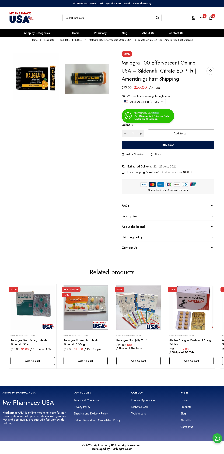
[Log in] (193, 18)
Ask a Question (135, 154)
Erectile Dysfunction (22, 335)
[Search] (158, 18)
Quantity (127, 125)
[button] (32, 361)
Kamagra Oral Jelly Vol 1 (132, 340)
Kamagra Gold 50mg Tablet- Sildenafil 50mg (28, 342)
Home (34, 40)
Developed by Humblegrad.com (112, 449)
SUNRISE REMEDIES (71, 40)
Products (49, 40)
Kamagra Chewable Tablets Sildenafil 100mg (81, 342)
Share (158, 154)
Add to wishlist (210, 71)
